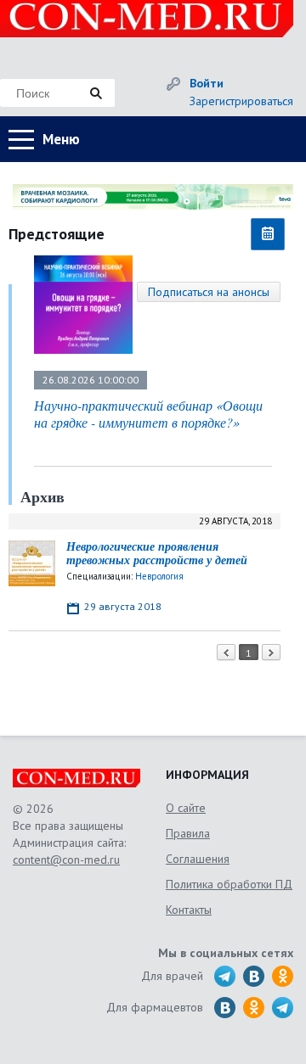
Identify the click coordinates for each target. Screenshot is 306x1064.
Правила (188, 833)
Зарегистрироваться (241, 101)
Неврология (159, 576)
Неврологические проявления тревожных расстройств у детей (156, 553)
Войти (207, 83)
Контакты (189, 909)
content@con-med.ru (66, 859)
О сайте (186, 807)
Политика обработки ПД (229, 884)
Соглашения (198, 858)
